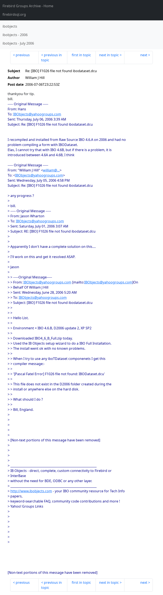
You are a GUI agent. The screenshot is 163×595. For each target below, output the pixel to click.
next (143, 55)
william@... (51, 170)
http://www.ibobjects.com (31, 491)
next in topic (109, 55)
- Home (28, 6)
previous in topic (51, 57)
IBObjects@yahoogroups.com (37, 114)
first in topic (81, 55)
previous (23, 55)
